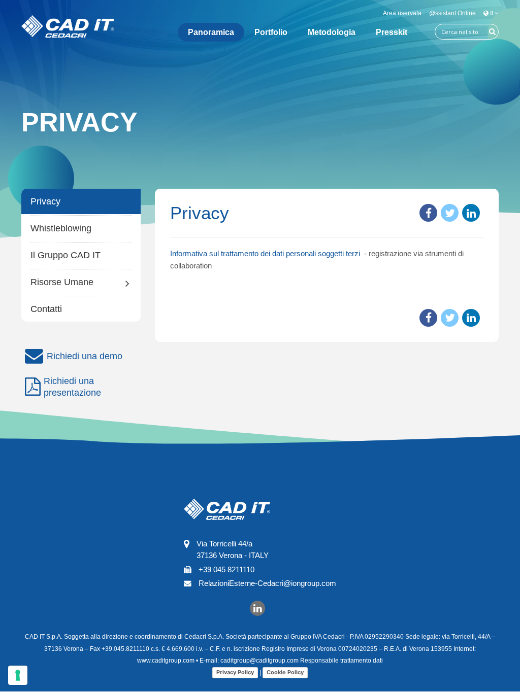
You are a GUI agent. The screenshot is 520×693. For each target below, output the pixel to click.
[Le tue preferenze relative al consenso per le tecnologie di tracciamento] (17, 675)
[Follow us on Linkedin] (257, 608)
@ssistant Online (452, 13)
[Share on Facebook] (428, 213)
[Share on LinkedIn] (471, 213)
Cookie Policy (285, 672)
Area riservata (402, 13)
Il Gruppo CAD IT (65, 255)
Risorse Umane (61, 282)
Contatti (46, 309)
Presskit (391, 32)
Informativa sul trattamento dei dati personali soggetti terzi (266, 253)
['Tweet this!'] (450, 213)
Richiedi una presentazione (72, 387)
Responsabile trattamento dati (341, 660)
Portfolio (270, 32)
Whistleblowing (60, 228)
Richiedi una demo (84, 356)
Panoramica (211, 32)
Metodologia (331, 32)
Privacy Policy (235, 672)
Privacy (45, 201)
